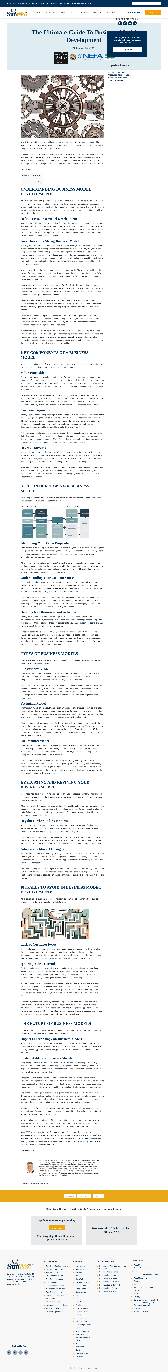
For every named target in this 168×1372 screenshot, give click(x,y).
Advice (30, 1183)
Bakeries (79, 1272)
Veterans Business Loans (56, 1308)
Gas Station (80, 1305)
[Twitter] (15, 1352)
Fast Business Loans (116, 72)
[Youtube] (26, 1352)
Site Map (137, 1308)
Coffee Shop (81, 1285)
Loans (62, 12)
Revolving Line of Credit (55, 1295)
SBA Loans (50, 1299)
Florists (79, 1302)
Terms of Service (141, 1312)
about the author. (61, 1175)
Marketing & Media (83, 1325)
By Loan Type (50, 1261)
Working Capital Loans (55, 1312)
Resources (97, 12)
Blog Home (84, 1196)
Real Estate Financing (54, 1292)
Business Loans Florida (108, 1272)
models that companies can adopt (74, 660)
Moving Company (83, 1331)
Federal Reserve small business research (45, 1111)
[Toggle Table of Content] (37, 182)
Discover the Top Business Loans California (112, 1267)
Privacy (137, 1297)
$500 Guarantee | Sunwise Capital (145, 1289)
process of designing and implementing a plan (41, 204)
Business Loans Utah (107, 1291)
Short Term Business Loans (57, 1302)
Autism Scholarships (142, 1268)
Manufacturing (81, 1321)
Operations (36, 1183)
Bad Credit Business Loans (57, 1266)
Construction (81, 1289)
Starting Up (44, 1183)
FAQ (135, 1284)
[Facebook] (9, 1352)
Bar (77, 1276)
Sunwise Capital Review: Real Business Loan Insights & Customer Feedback (146, 1302)
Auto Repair (80, 1269)
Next (99, 1196)
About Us (50, 12)
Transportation (82, 1353)
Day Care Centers (83, 1292)
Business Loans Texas (108, 1288)
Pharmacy (80, 1334)
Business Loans (52, 1272)
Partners (111, 12)
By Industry (79, 1261)
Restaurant (80, 1347)
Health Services (82, 1312)
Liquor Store (81, 1318)
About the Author (141, 1278)
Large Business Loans (117, 80)
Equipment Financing (54, 1276)
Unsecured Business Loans (119, 75)
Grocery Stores (82, 1308)
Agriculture (80, 1266)
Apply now (153, 12)
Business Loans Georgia (109, 1275)
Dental (78, 1295)
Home (37, 12)
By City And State (105, 1261)
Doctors (79, 1299)
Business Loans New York (109, 1285)
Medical (79, 1328)
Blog (72, 12)
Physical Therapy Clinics (83, 1339)
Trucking (79, 1356)
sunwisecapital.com (91, 1368)
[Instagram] (20, 1352)
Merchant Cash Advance (118, 77)
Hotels (78, 1315)
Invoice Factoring (53, 1282)
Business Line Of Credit (55, 1269)
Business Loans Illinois (108, 1278)
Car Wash (79, 1279)
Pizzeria (79, 1343)
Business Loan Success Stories (146, 1275)
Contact (83, 12)
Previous (70, 1196)
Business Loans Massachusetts (112, 1281)
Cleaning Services (83, 1282)
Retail (78, 1350)
